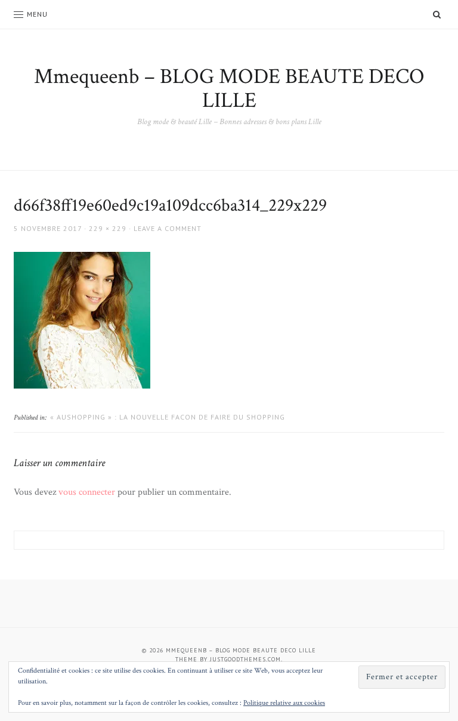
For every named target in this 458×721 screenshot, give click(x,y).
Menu (37, 14)
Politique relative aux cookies (284, 702)
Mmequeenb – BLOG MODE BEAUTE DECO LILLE (229, 89)
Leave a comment (168, 228)
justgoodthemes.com (245, 659)
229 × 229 (107, 228)
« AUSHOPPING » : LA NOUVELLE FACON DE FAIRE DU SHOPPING (167, 416)
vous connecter (86, 492)
